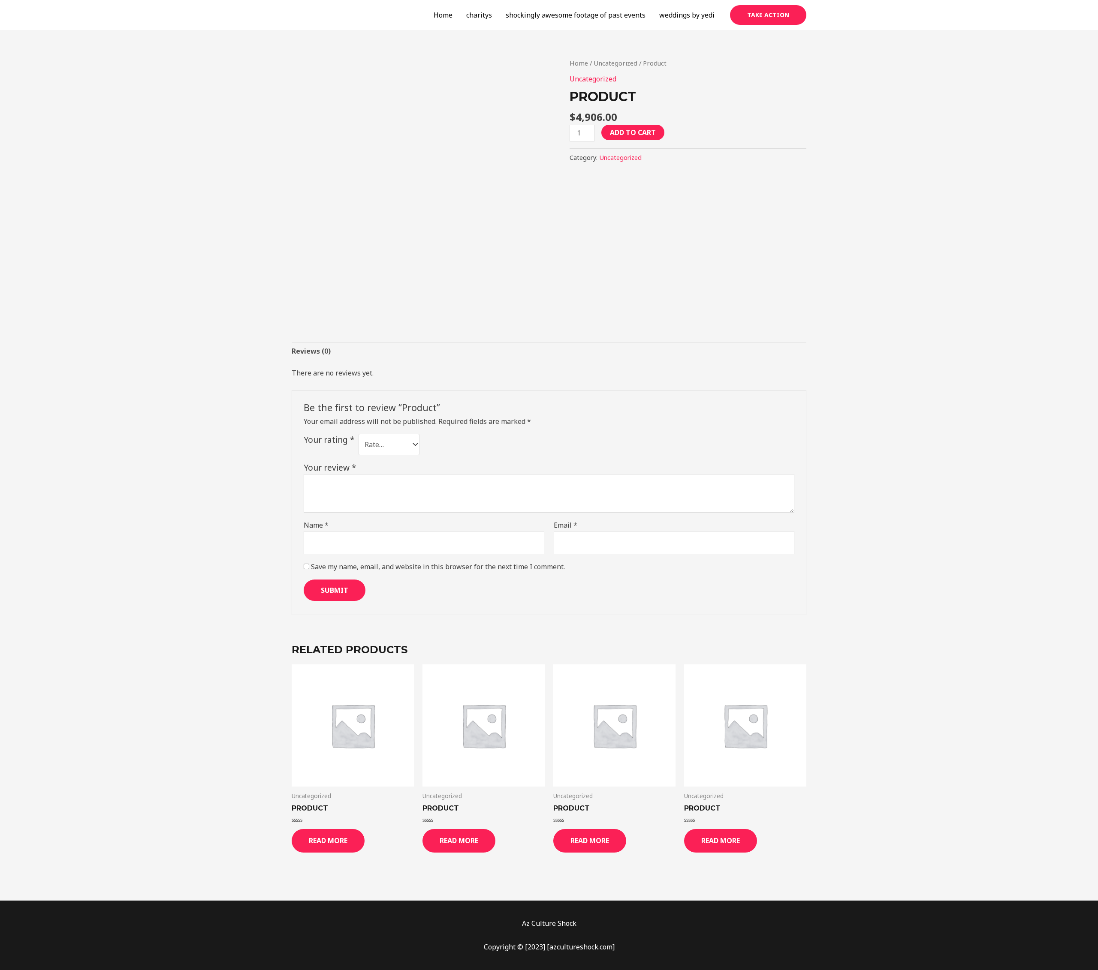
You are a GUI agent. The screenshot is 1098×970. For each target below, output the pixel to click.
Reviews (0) (311, 351)
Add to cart (633, 132)
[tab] (311, 351)
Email (565, 525)
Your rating (329, 439)
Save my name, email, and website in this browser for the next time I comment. (438, 566)
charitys (479, 15)
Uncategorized (615, 63)
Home (443, 15)
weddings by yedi (687, 15)
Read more (328, 840)
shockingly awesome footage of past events (576, 15)
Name (316, 525)
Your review (330, 467)
